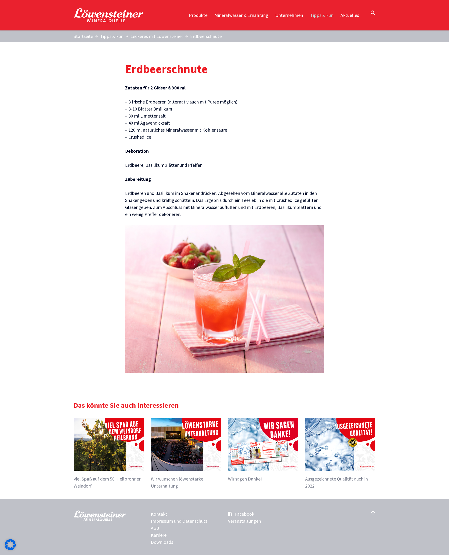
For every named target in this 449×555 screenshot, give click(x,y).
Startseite (83, 36)
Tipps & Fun (321, 15)
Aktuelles (349, 15)
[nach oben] (373, 513)
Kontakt (159, 514)
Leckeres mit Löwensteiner (156, 36)
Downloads (162, 542)
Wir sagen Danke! (245, 479)
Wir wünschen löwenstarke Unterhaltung (177, 482)
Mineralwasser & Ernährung (241, 15)
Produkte (198, 15)
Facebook (244, 514)
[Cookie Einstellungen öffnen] (10, 548)
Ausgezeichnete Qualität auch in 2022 (336, 482)
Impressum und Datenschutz (179, 521)
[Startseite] (109, 15)
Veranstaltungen (244, 521)
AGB (155, 528)
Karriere (159, 535)
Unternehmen (289, 15)
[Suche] (373, 13)
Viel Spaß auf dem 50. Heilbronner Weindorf (107, 482)
